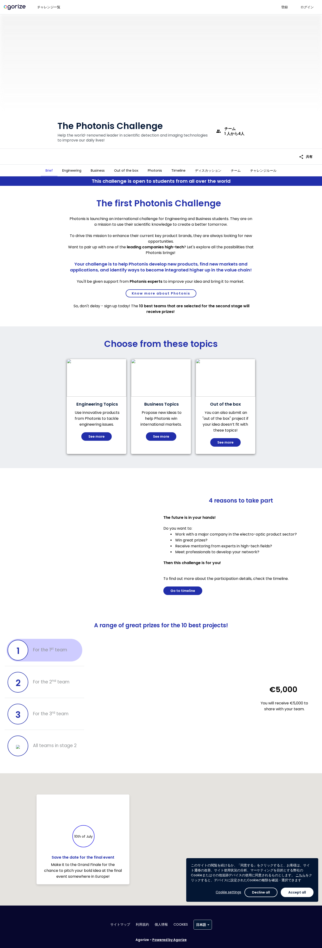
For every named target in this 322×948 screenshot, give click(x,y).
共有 (306, 156)
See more (96, 436)
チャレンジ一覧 (48, 7)
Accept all (297, 892)
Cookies (180, 924)
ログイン (307, 7)
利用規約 (142, 924)
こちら (300, 875)
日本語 (201, 924)
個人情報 (161, 924)
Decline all (261, 892)
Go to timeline (182, 590)
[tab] (49, 170)
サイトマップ (120, 924)
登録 (284, 7)
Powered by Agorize (169, 939)
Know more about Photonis (161, 293)
